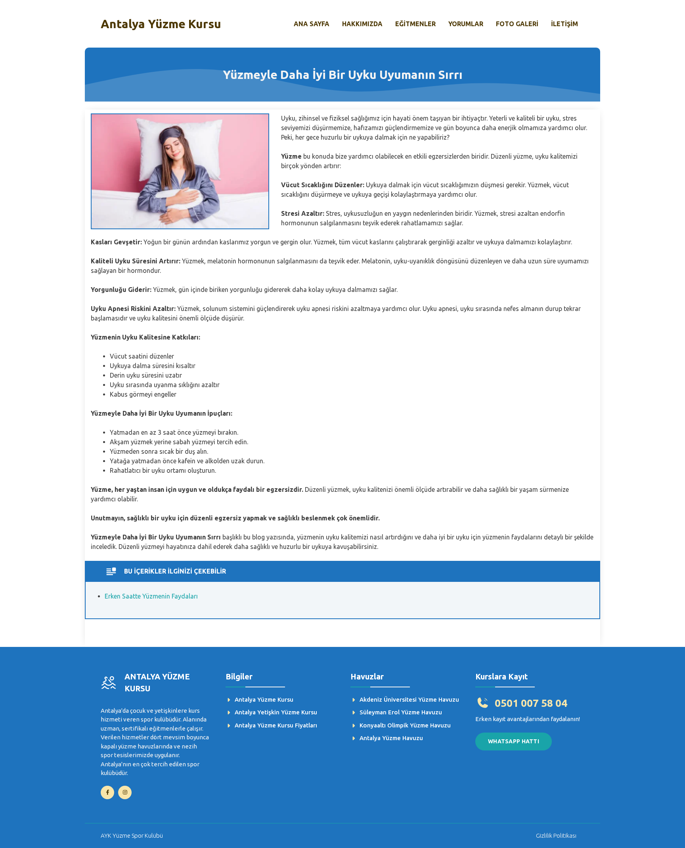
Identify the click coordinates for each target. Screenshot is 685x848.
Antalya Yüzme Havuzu (391, 738)
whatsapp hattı (513, 741)
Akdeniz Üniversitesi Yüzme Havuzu (409, 699)
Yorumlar (465, 23)
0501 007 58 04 (531, 703)
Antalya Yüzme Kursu (161, 24)
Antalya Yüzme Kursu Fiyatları (276, 725)
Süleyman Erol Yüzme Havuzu (401, 712)
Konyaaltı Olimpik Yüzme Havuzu (405, 725)
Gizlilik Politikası (556, 835)
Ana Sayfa (311, 23)
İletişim (564, 23)
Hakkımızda (362, 23)
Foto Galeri (517, 23)
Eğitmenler (415, 23)
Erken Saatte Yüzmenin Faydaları (151, 596)
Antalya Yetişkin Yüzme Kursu (276, 712)
